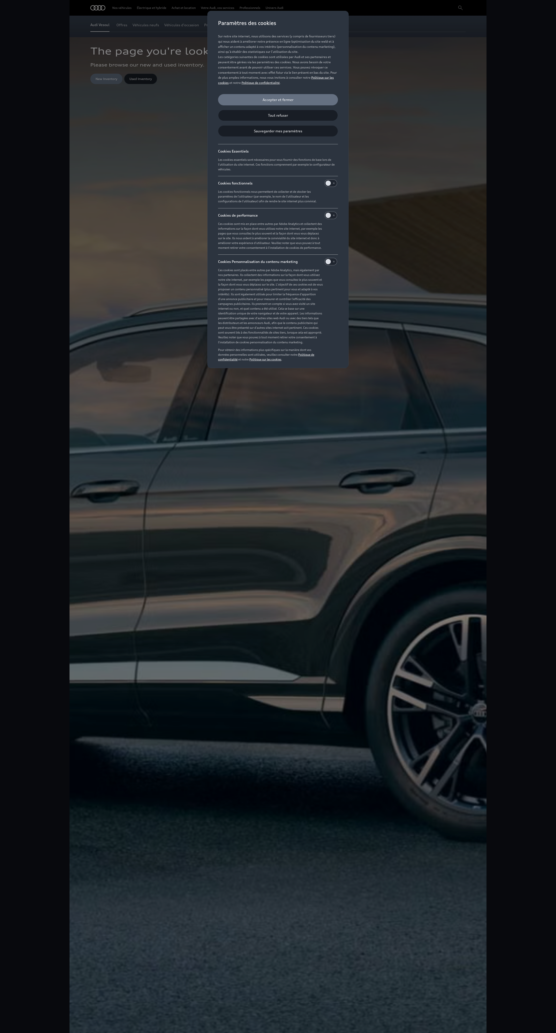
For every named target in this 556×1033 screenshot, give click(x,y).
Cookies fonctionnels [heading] (235, 183)
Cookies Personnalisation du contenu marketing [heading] (258, 261)
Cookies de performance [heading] (238, 215)
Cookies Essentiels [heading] (233, 151)
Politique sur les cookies (265, 359)
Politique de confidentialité (261, 83)
